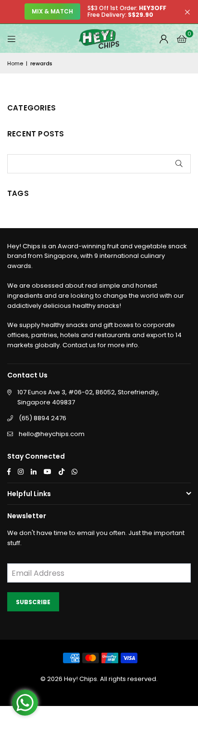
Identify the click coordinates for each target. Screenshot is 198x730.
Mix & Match (52, 11)
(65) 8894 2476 (42, 418)
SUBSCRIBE (33, 602)
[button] (182, 38)
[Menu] (11, 38)
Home (15, 63)
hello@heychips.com (52, 433)
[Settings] (164, 38)
